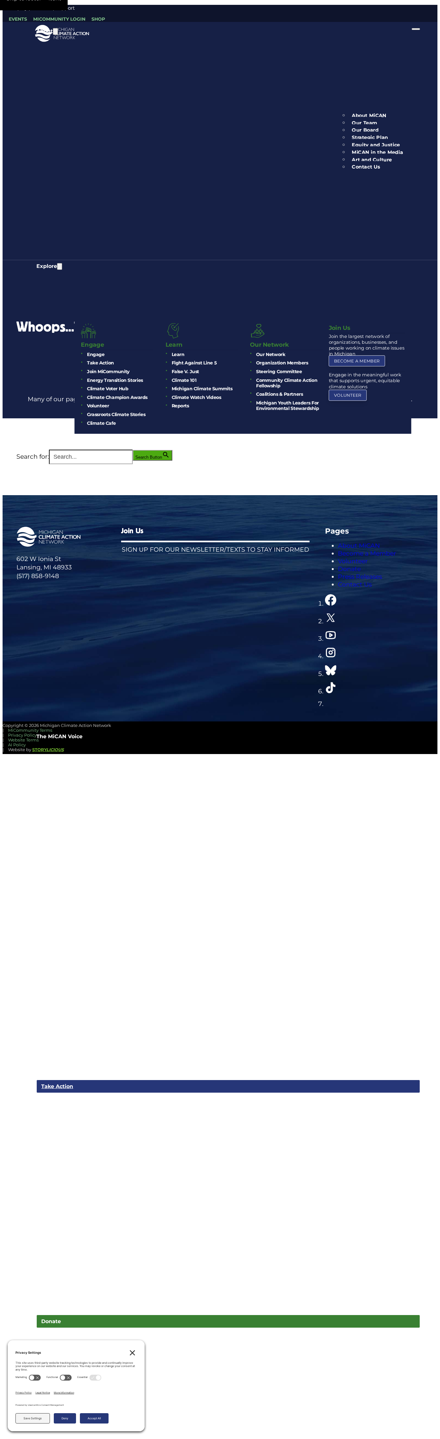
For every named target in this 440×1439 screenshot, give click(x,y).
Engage (95, 354)
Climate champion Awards (117, 397)
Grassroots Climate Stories (116, 414)
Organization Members (282, 363)
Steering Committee (279, 371)
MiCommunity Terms (30, 730)
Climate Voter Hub (107, 389)
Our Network (270, 354)
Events (18, 19)
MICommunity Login (59, 19)
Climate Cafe (101, 423)
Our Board (365, 130)
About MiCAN (369, 115)
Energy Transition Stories (115, 380)
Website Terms (23, 740)
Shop (98, 19)
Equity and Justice (376, 145)
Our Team (364, 123)
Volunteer (98, 406)
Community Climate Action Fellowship (286, 383)
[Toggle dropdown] (55, 31)
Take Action (100, 363)
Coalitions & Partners (279, 394)
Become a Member (357, 361)
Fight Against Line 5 (193, 363)
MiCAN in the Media (377, 152)
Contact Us (366, 167)
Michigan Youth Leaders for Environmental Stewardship (287, 405)
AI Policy (17, 744)
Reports (180, 406)
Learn (177, 354)
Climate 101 (183, 380)
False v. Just (185, 371)
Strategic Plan (370, 137)
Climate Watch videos (196, 397)
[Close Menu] (416, 29)
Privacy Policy (22, 735)
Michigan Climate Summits (201, 389)
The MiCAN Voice (59, 736)
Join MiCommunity (108, 371)
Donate (51, 1321)
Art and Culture (372, 160)
